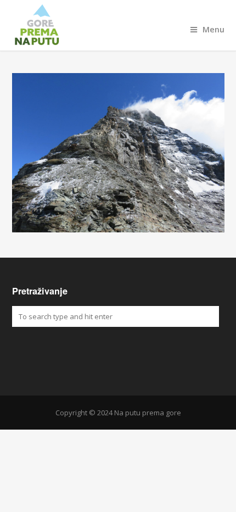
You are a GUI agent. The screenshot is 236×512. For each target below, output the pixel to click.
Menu (213, 29)
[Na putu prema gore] (118, 25)
